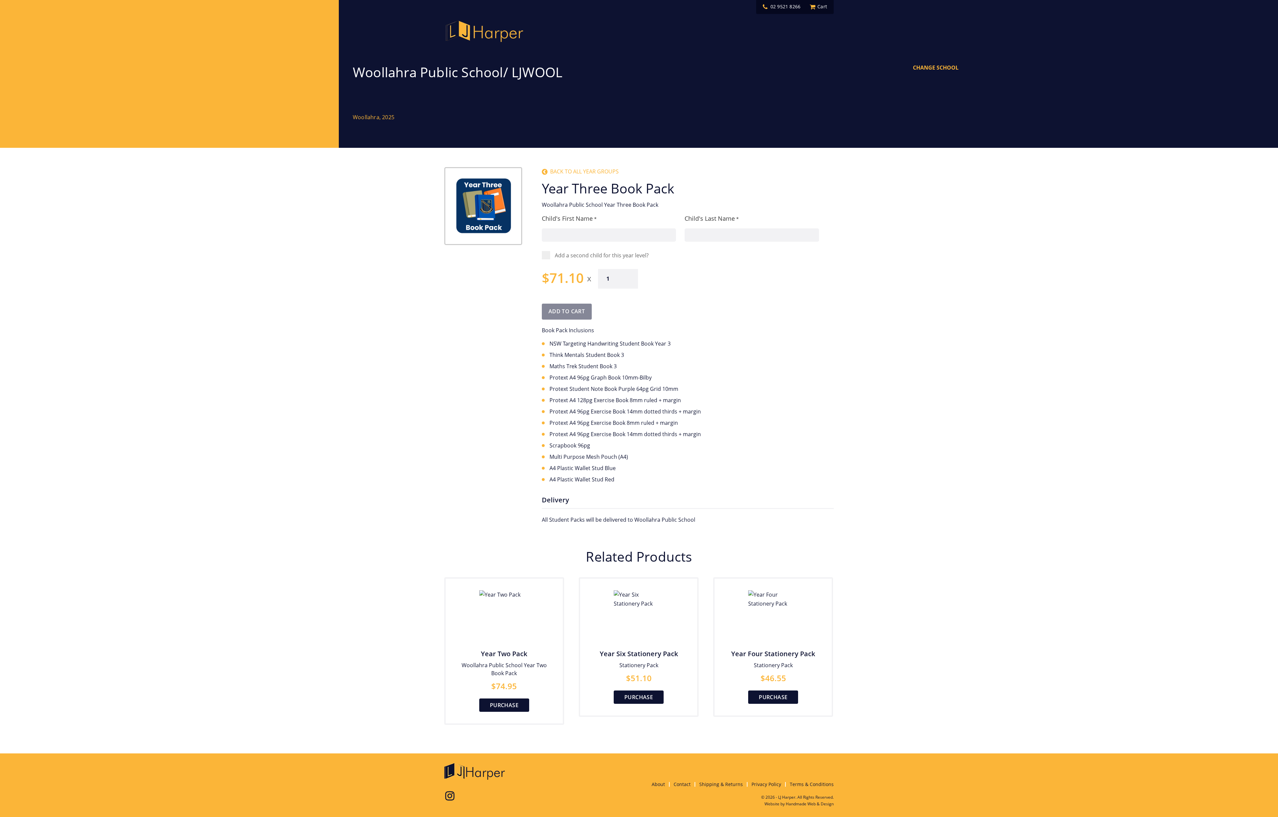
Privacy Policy (766, 784)
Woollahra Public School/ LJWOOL (457, 72)
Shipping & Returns (721, 784)
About (658, 784)
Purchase (504, 705)
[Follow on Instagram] (449, 796)
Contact (682, 784)
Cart (822, 7)
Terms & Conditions (812, 784)
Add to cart (566, 311)
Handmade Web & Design (810, 804)
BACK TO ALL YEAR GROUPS (584, 171)
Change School (935, 67)
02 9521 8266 (785, 7)
